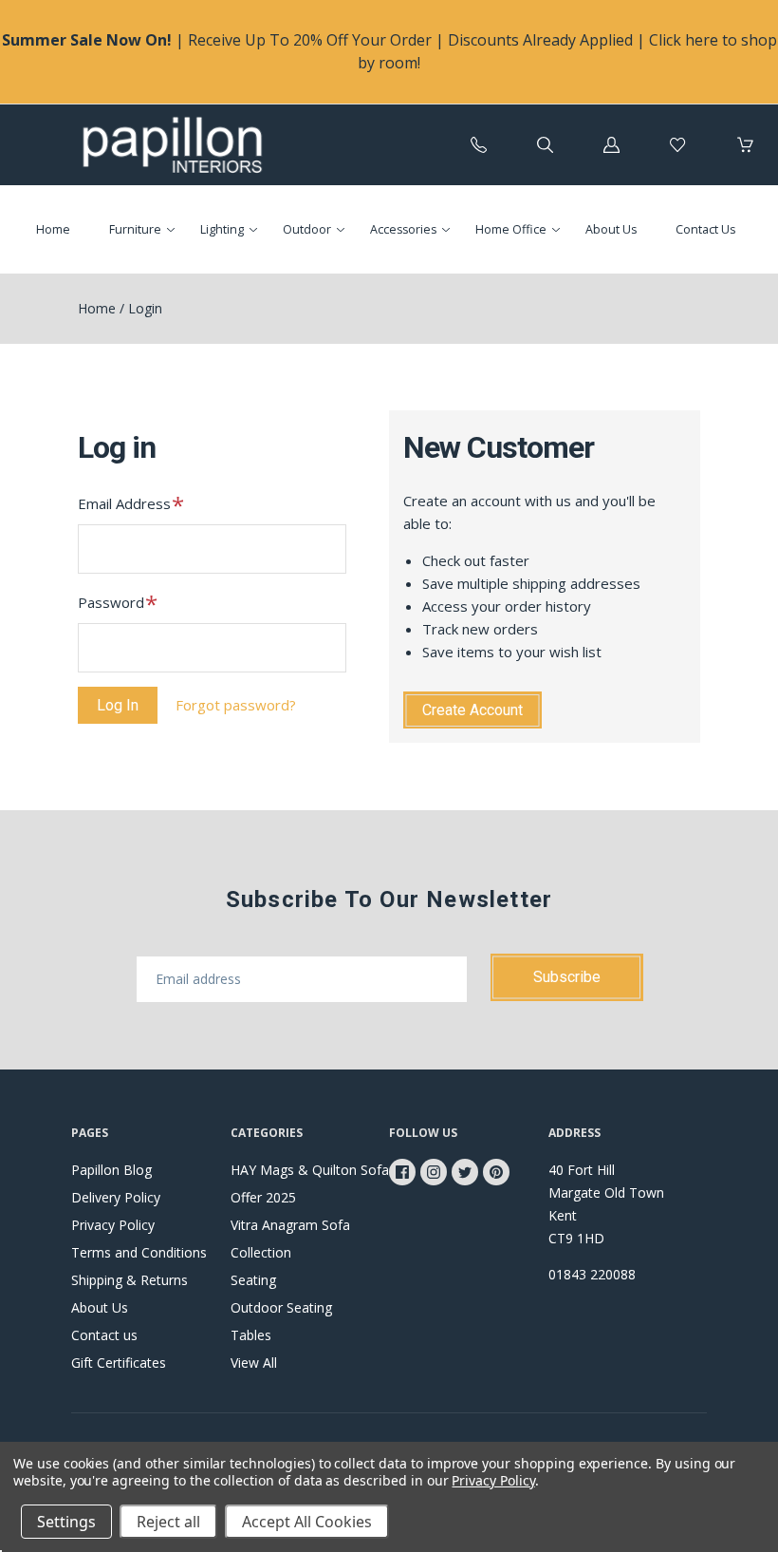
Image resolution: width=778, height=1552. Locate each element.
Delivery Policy (115, 1197)
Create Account (472, 710)
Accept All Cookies (307, 1521)
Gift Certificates (118, 1362)
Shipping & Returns (129, 1280)
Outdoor (307, 229)
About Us (611, 229)
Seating (253, 1280)
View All (254, 1362)
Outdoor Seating (281, 1307)
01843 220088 (592, 1274)
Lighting (222, 229)
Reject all (168, 1521)
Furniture (135, 229)
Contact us (104, 1335)
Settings (66, 1521)
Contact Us (705, 229)
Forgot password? (236, 704)
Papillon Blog (111, 1170)
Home (53, 229)
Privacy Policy (113, 1225)
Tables (251, 1335)
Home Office (510, 229)
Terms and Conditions (139, 1252)
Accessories (403, 229)
